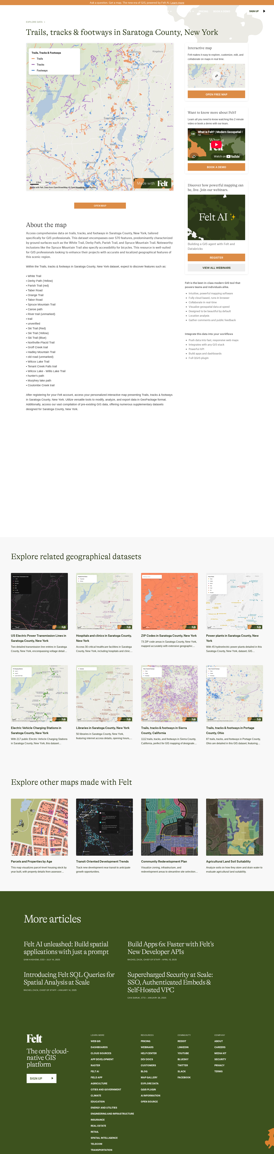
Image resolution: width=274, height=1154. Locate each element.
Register (216, 257)
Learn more (177, 2)
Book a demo (216, 167)
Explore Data (34, 22)
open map (100, 205)
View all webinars (216, 267)
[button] (142, 11)
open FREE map (216, 94)
